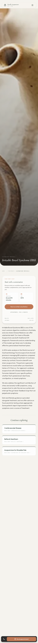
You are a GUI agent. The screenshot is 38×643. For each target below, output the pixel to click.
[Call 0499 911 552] (4, 639)
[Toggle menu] (32, 5)
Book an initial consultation (19, 307)
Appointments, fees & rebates (19, 312)
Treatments (11, 271)
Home (3, 271)
